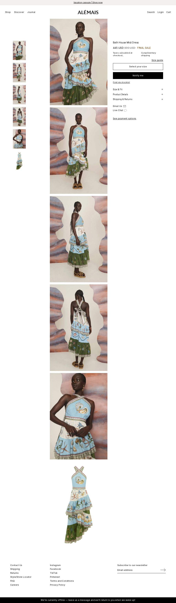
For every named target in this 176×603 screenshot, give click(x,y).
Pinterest (55, 577)
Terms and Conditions (62, 581)
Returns (14, 573)
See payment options (124, 118)
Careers (14, 585)
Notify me (138, 75)
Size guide (157, 60)
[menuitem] (9, 12)
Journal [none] (31, 12)
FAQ (12, 581)
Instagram (55, 565)
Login (161, 12)
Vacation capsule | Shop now (88, 2)
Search (151, 12)
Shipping (15, 569)
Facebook (55, 569)
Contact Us (16, 565)
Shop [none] (8, 12)
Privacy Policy (57, 585)
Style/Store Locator (20, 577)
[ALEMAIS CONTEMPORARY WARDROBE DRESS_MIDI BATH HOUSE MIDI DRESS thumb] (19, 50)
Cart (168, 12)
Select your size (138, 66)
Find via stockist (121, 82)
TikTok (54, 573)
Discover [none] (19, 12)
